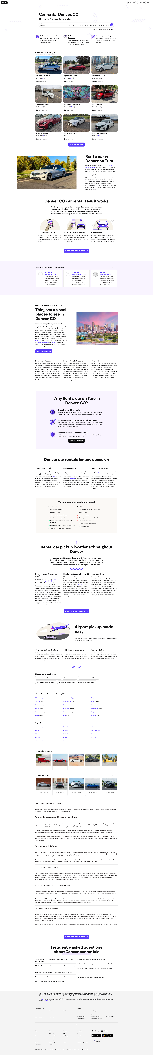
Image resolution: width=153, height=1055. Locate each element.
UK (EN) (51, 1044)
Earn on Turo (131, 2)
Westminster (68, 701)
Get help (65, 1042)
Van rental (65, 1013)
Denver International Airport (89, 678)
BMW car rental (81, 1013)
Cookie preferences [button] (60, 1049)
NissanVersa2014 (105, 274)
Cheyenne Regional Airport (86, 682)
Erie (66, 715)
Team (36, 1035)
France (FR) (52, 1042)
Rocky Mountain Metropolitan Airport (48, 678)
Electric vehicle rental (40, 1017)
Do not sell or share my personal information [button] (77, 1049)
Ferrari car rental (81, 1016)
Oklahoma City (39, 741)
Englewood (96, 698)
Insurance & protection (83, 1042)
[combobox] (53, 25)
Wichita (37, 734)
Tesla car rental (109, 1010)
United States (102, 29)
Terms (46, 1049)
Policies (37, 1037)
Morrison (95, 705)
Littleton (39, 705)
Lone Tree (40, 712)
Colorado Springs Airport (67, 682)
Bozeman (66, 741)
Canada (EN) (52, 1037)
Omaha (93, 741)
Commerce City (69, 698)
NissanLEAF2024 (50, 274)
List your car (80, 1033)
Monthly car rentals (101, 473)
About (36, 1033)
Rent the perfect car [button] (44, 351)
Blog (106, 1031)
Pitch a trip (66, 1037)
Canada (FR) (52, 1040)
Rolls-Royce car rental (96, 1018)
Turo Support (46, 1000)
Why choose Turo (67, 1033)
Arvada (39, 701)
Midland (65, 737)
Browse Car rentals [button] (76, 144)
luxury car (72, 478)
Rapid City (66, 727)
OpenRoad (38, 1044)
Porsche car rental (95, 1016)
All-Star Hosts (80, 1037)
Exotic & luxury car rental (55, 1010)
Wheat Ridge (41, 698)
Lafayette (68, 712)
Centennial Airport (70, 678)
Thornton (67, 705)
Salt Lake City (95, 730)
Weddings (65, 1035)
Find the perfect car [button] (76, 440)
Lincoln (93, 737)
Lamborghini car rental (96, 1010)
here (43, 999)
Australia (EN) (52, 1035)
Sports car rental (53, 1015)
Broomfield (68, 708)
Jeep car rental (81, 1018)
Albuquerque (95, 727)
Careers (37, 1040)
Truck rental (66, 1010)
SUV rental (51, 1017)
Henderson (96, 708)
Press (36, 1042)
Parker (39, 715)
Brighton (95, 712)
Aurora (80, 584)
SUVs (54, 476)
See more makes (110, 1016)
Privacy (51, 1049)
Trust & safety (66, 1040)
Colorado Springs (43, 342)
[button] (149, 2)
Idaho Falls (66, 734)
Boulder (95, 715)
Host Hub (79, 1040)
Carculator (80, 1035)
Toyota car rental (110, 1013)
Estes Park (38, 340)
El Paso (93, 734)
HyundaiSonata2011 (79, 274)
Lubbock (37, 730)
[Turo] (4, 2)
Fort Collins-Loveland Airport (46, 682)
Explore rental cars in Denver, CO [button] (76, 250)
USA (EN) (51, 1033)
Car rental (94, 29)
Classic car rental (39, 1013)
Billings (65, 730)
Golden (54, 342)
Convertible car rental (40, 1015)
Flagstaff (38, 737)
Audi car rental (80, 1010)
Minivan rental (52, 1013)
